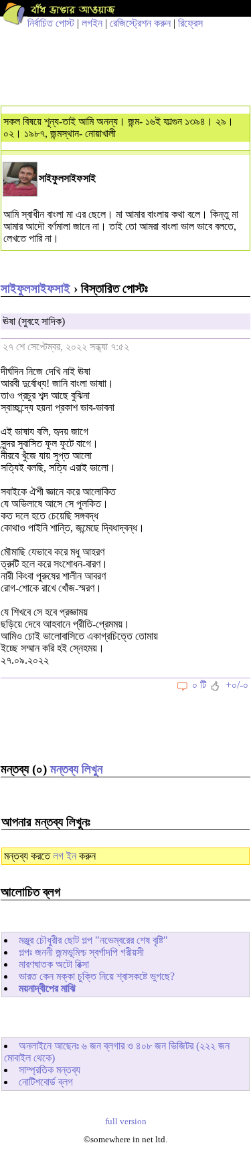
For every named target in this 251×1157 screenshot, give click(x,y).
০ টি (199, 684)
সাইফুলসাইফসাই (35, 288)
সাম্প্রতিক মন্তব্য (49, 1069)
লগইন (92, 23)
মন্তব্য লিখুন (76, 769)
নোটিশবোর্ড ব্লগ (46, 1081)
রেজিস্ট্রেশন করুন (140, 23)
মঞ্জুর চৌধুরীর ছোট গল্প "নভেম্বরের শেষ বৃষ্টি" (93, 940)
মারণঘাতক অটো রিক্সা (54, 964)
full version (126, 1121)
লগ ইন (64, 856)
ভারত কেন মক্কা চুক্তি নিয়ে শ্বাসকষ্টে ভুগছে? (97, 976)
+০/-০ (237, 684)
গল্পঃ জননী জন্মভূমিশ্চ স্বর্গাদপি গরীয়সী (81, 952)
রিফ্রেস (190, 23)
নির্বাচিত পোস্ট (50, 23)
